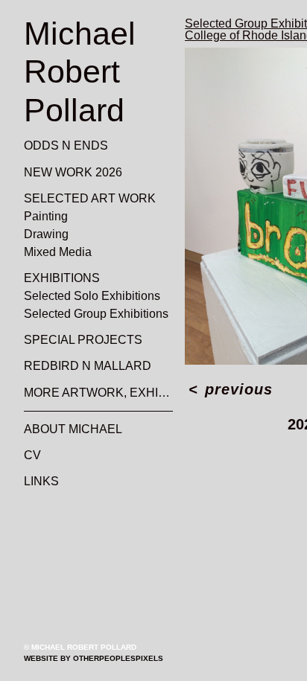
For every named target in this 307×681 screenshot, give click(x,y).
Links (39, 481)
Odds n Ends (58, 146)
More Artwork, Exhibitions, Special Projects (98, 393)
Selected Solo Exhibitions (87, 296)
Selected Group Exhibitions (91, 314)
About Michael (67, 429)
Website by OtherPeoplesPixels (93, 658)
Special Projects (73, 340)
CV (30, 455)
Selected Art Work (80, 198)
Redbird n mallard (78, 366)
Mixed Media (56, 252)
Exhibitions (57, 278)
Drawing (45, 234)
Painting (44, 216)
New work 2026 (67, 172)
